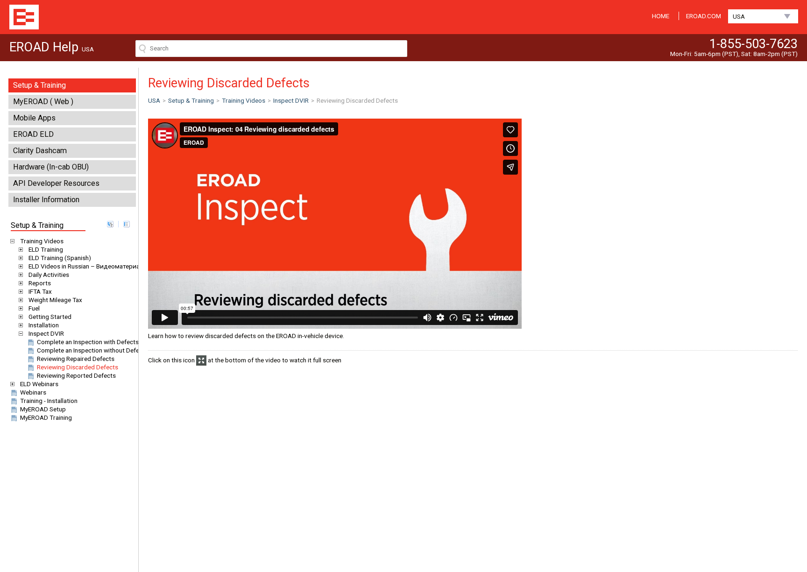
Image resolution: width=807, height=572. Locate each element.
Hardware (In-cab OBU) (51, 166)
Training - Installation (49, 400)
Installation (43, 325)
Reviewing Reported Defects (76, 375)
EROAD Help (24, 17)
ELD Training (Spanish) (59, 257)
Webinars (33, 392)
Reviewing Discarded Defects (77, 367)
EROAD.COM (703, 16)
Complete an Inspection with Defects (88, 342)
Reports (39, 283)
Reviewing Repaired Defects (75, 358)
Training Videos (42, 241)
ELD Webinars (39, 384)
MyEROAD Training (46, 417)
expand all (110, 224)
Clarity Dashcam (40, 150)
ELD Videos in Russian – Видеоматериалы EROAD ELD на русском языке (132, 266)
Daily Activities (48, 274)
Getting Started (49, 316)
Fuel (34, 308)
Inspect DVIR (46, 333)
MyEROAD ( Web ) (43, 101)
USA (739, 16)
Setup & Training (39, 85)
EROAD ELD (33, 134)
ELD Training (45, 249)
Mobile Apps (34, 117)
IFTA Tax (40, 291)
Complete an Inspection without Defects (92, 350)
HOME (660, 16)
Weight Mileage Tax (55, 300)
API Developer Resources (56, 183)
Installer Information (46, 199)
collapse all (126, 224)
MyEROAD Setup (43, 409)
